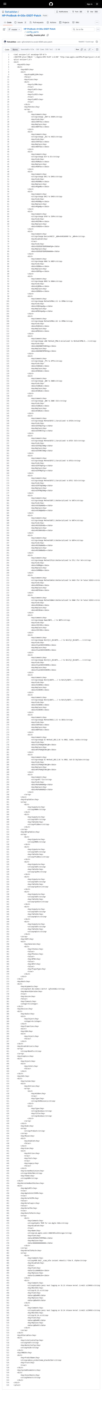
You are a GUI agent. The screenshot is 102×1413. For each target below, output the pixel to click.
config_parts (32, 32)
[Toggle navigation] (5, 4)
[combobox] (84, 29)
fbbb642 (81, 42)
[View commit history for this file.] (97, 41)
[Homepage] (51, 4)
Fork (78, 12)
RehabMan (11, 11)
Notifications (63, 12)
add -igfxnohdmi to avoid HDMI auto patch (34, 42)
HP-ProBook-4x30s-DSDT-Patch (21, 15)
